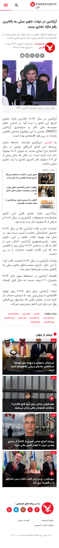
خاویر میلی (26, 313)
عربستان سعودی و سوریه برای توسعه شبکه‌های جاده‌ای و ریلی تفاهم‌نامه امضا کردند (32, 366)
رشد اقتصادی (34, 317)
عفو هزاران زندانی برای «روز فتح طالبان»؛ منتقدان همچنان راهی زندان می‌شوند (32, 406)
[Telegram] (16, 509)
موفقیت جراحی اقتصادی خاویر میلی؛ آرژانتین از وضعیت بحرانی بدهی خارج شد (21, 191)
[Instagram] (23, 509)
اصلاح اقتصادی (13, 313)
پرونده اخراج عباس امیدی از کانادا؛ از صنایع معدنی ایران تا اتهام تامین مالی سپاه (31, 443)
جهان (39, 334)
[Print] (22, 55)
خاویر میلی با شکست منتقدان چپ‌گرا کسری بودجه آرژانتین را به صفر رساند (21, 176)
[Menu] (5, 5)
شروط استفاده (48, 520)
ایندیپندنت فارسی (39, 46)
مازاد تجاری (22, 317)
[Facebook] (42, 55)
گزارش (48, 142)
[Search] (16, 5)
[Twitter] (32, 55)
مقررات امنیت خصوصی (44, 525)
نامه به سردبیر (23, 520)
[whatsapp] (9, 509)
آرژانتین (36, 313)
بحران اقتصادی (9, 317)
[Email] (27, 55)
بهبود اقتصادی (49, 321)
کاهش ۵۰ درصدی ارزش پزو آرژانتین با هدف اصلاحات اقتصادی (21, 202)
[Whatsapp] (37, 55)
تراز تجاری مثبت (48, 317)
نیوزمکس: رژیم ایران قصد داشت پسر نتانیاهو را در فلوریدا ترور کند (30, 481)
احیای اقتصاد (35, 321)
